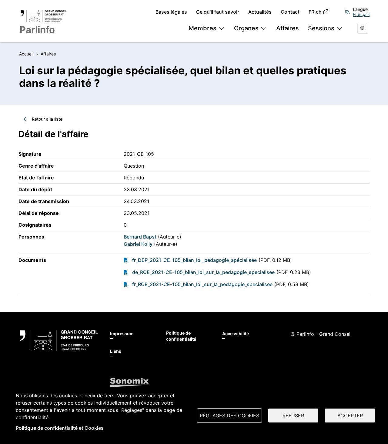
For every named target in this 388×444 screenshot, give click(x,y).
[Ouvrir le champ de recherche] (362, 28)
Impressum (122, 333)
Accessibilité (235, 333)
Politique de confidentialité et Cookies (60, 428)
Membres (202, 28)
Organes (246, 28)
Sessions (321, 28)
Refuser (293, 415)
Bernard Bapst (140, 237)
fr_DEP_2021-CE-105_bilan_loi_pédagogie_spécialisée (194, 260)
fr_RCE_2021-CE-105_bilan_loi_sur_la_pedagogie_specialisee (202, 284)
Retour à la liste (47, 119)
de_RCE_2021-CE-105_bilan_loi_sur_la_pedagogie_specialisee (203, 272)
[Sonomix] (130, 382)
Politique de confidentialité (181, 336)
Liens (115, 351)
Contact (290, 12)
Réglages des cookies (229, 415)
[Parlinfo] (59, 340)
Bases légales (171, 12)
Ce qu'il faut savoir (217, 12)
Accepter (350, 415)
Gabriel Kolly (138, 244)
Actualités (260, 12)
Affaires (287, 28)
